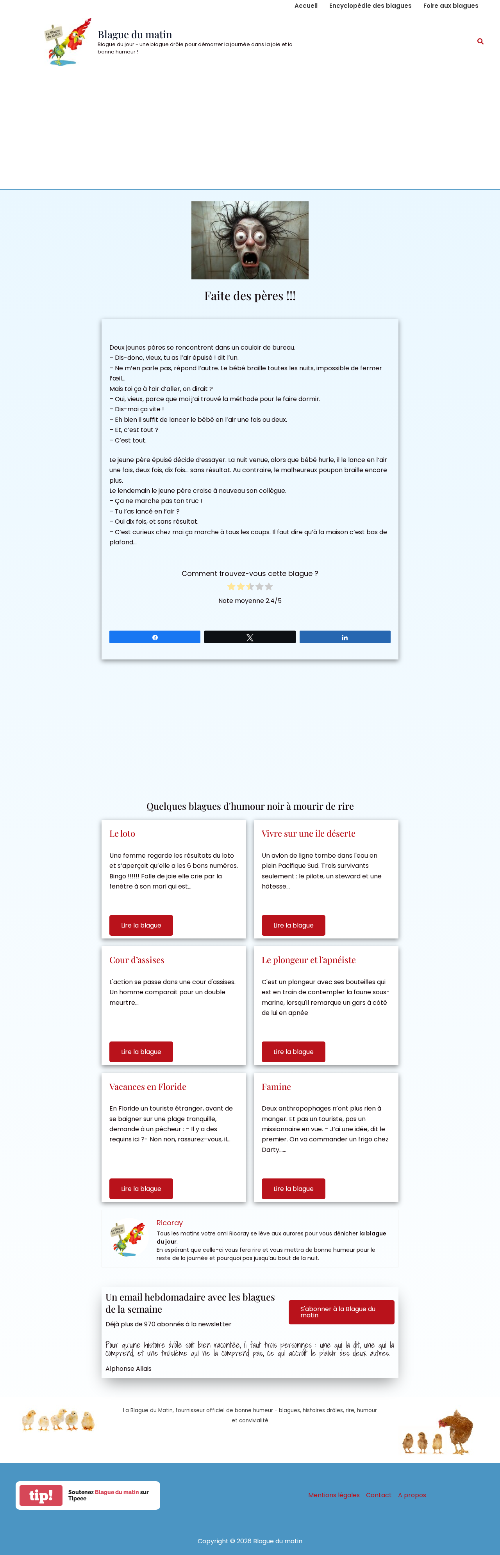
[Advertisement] (250, 130)
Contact (379, 1495)
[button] (480, 42)
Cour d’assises (136, 959)
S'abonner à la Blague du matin (337, 1312)
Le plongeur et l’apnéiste (309, 959)
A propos (412, 1495)
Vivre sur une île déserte (308, 833)
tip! (41, 1495)
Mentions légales (334, 1495)
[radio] (231, 588)
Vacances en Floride (147, 1086)
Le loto (122, 833)
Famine (276, 1086)
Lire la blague (141, 925)
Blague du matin (135, 34)
